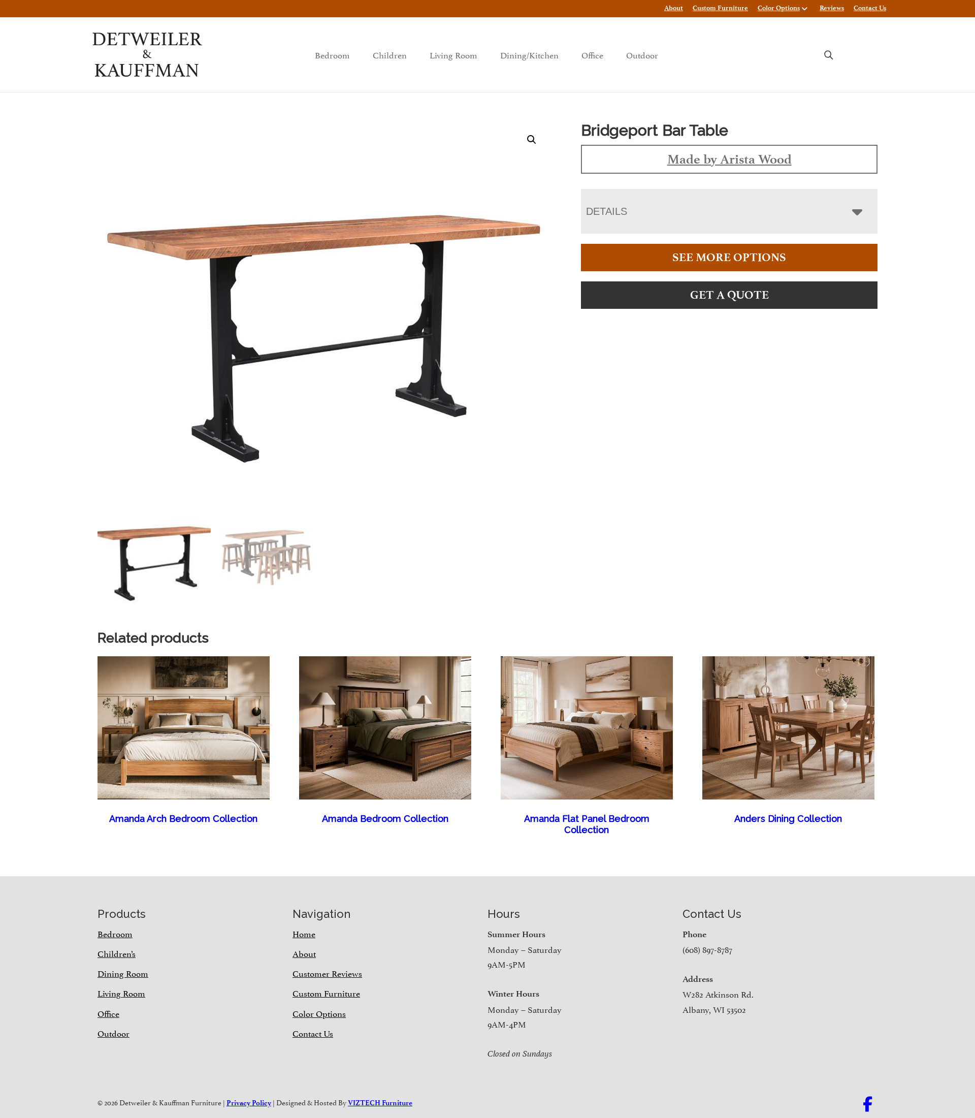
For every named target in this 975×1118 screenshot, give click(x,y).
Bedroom (332, 54)
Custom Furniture (720, 8)
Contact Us (870, 8)
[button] (532, 140)
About (673, 8)
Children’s (117, 953)
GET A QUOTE (729, 295)
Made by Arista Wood (729, 159)
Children (390, 54)
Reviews (832, 8)
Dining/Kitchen (529, 54)
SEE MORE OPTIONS (729, 257)
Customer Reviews (327, 972)
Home (303, 933)
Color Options (779, 8)
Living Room (453, 54)
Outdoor (642, 54)
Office (592, 54)
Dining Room (123, 972)
